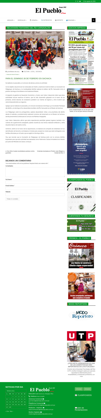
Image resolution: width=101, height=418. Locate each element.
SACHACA (39, 71)
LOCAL (32, 71)
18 (21, 402)
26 (24, 404)
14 (10, 402)
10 (18, 399)
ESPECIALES (21, 20)
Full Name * (9, 179)
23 (16, 404)
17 (18, 402)
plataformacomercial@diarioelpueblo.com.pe (42, 405)
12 (24, 399)
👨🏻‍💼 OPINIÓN (33, 20)
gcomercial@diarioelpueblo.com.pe (39, 401)
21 (10, 404)
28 (10, 407)
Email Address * (10, 185)
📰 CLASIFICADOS (83, 395)
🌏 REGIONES (70, 20)
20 (7, 404)
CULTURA (27, 71)
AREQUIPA (10, 20)
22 (13, 404)
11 (21, 399)
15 (13, 402)
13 (7, 402)
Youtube (80, 1)
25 (21, 404)
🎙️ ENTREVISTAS (46, 20)
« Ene (7, 411)
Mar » (11, 411)
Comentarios (9, 166)
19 (24, 402)
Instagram (77, 1)
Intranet (79, 389)
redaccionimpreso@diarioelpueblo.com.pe (41, 409)
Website (8, 192)
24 (19, 404)
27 (7, 407)
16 (16, 402)
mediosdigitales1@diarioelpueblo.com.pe (40, 414)
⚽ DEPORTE (59, 20)
